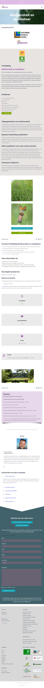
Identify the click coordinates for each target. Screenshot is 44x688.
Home (3, 650)
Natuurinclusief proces (27, 613)
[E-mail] (41, 239)
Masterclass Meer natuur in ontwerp (29, 639)
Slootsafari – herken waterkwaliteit (29, 620)
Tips (2, 653)
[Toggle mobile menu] (41, 7)
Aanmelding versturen (8, 590)
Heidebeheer (25, 627)
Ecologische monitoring (27, 615)
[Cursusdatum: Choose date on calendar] (2, 564)
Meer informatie (4, 670)
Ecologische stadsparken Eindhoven (29, 617)
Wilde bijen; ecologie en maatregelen (29, 622)
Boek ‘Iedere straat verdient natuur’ (8, 663)
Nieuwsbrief (4, 658)
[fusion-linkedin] (4, 466)
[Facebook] (36, 239)
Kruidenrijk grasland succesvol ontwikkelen (30, 624)
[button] (22, 476)
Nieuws (3, 651)
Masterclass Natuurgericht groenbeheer (30, 641)
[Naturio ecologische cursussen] (22, 40)
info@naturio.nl (22, 0)
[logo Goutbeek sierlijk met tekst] (22, 31)
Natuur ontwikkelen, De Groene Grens (29, 630)
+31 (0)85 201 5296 (5, 620)
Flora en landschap (26, 618)
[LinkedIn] (39, 239)
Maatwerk (3, 660)
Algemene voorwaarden (6, 672)
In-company (4, 286)
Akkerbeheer (25, 629)
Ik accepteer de (9, 587)
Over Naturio (4, 655)
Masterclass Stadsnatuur (27, 643)
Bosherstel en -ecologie (27, 625)
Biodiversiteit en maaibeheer (28, 632)
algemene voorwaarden (11, 587)
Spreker (3, 662)
